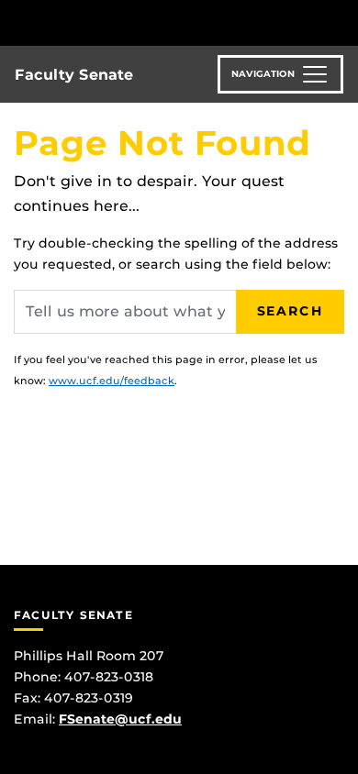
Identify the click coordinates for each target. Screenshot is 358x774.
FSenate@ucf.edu (120, 719)
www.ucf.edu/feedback (111, 380)
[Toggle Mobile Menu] (339, 21)
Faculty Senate (74, 74)
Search (290, 311)
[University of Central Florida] (139, 22)
